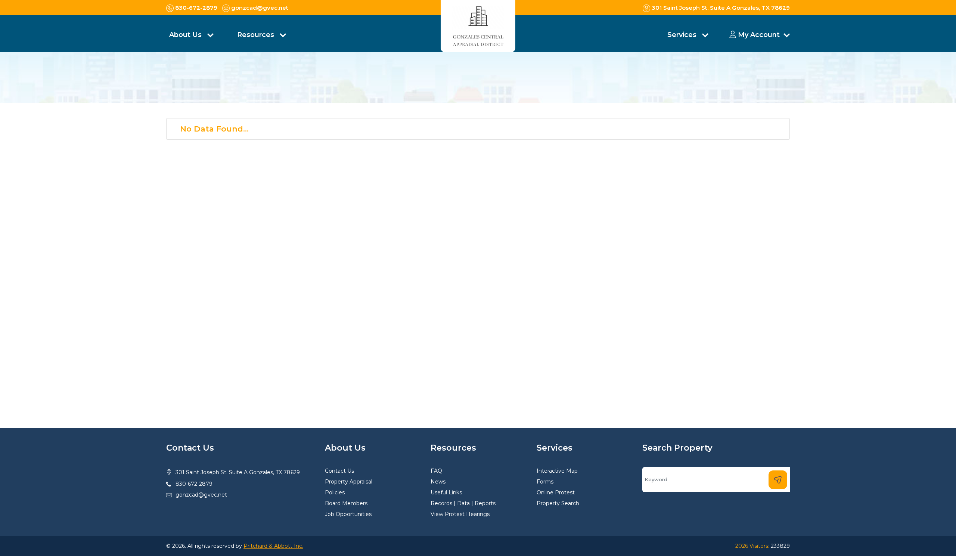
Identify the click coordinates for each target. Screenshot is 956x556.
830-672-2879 (194, 484)
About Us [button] (186, 35)
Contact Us (339, 470)
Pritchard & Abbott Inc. (273, 546)
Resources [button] (256, 35)
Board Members (346, 503)
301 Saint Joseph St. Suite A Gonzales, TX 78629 (238, 472)
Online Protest (556, 492)
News (438, 481)
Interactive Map (557, 470)
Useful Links (446, 492)
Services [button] (682, 35)
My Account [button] (759, 35)
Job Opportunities (348, 514)
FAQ (436, 470)
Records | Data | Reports (463, 503)
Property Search (558, 503)
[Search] (778, 479)
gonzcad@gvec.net (201, 494)
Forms (545, 481)
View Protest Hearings (460, 514)
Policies (335, 492)
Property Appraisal (348, 481)
